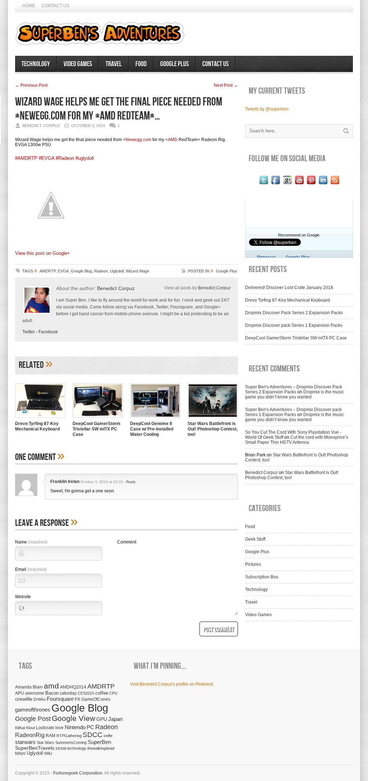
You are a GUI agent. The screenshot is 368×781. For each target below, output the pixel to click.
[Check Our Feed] (335, 184)
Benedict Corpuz (116, 288)
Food (141, 64)
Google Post (33, 718)
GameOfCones (95, 699)
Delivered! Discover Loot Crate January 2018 (289, 287)
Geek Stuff (255, 539)
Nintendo (75, 727)
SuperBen (99, 742)
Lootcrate (45, 727)
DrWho (39, 699)
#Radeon (65, 158)
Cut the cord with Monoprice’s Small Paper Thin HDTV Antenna (296, 440)
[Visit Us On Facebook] (275, 184)
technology (76, 748)
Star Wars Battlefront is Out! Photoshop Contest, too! (213, 429)
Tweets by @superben (267, 109)
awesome (34, 693)
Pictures (253, 564)
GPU (101, 719)
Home (28, 5)
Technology (36, 64)
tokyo (20, 753)
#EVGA (46, 158)
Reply (130, 482)
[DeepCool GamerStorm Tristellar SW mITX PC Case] (98, 418)
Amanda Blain (29, 687)
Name (31, 542)
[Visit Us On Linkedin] (323, 184)
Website (23, 596)
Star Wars (45, 742)
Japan (115, 719)
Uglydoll (117, 271)
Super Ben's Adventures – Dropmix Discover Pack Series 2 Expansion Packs (293, 389)
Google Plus (174, 64)
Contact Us (55, 5)
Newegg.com (138, 139)
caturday (68, 693)
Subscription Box (261, 576)
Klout (30, 728)
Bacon (52, 693)
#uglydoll (84, 158)
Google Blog (81, 271)
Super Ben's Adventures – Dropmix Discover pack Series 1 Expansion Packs (293, 412)
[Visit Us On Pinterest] (311, 184)
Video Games (78, 64)
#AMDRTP (26, 158)
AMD (173, 139)
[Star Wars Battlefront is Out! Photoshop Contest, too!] (213, 418)
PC (90, 727)
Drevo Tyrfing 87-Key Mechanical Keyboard (37, 426)
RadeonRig (30, 735)
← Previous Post (31, 85)
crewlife (23, 699)
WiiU (48, 753)
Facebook (48, 331)
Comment (126, 542)
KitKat (20, 728)
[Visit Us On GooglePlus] (287, 184)
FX (77, 699)
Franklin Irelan (64, 481)
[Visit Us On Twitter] (264, 184)
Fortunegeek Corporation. (78, 773)
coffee (101, 693)
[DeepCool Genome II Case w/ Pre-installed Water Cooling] (155, 418)
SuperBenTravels (34, 748)
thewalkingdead (100, 748)
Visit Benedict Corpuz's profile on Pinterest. (172, 684)
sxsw (60, 748)
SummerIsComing (71, 742)
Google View (73, 718)
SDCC (92, 735)
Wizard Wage (137, 271)
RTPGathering (69, 735)
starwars (25, 742)
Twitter (28, 331)
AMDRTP (48, 271)
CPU (113, 693)
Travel (114, 64)
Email (31, 569)
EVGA (63, 271)
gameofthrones (32, 710)
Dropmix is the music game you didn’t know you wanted (294, 394)
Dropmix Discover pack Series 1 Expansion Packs (293, 325)
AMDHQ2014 (73, 687)
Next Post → (226, 85)
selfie (108, 735)
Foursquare (60, 699)
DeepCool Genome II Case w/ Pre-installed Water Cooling (151, 429)
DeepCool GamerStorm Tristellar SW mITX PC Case (96, 429)
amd (51, 686)
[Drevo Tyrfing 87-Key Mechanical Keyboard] (40, 418)
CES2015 (86, 693)
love (59, 727)
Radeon (101, 271)
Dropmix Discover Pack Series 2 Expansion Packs (294, 312)
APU (19, 693)
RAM (50, 735)
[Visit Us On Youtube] (299, 184)
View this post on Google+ (42, 253)
